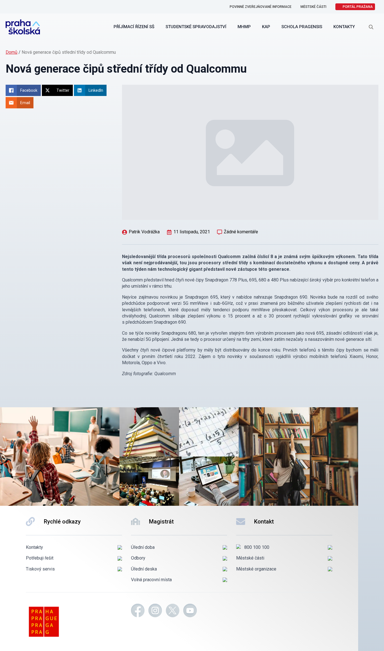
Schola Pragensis (301, 26)
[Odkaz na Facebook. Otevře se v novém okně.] (137, 611)
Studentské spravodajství (196, 26)
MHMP (244, 26)
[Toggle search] (371, 27)
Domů (11, 52)
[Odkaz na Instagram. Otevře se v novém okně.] (155, 611)
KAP (266, 26)
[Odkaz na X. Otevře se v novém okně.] (172, 611)
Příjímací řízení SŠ (134, 26)
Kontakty (344, 26)
